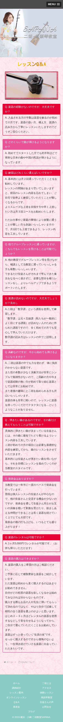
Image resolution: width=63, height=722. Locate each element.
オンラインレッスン (16, 697)
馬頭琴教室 (46, 697)
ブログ (31, 711)
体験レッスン (46, 692)
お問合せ (46, 707)
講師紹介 (16, 688)
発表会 (16, 707)
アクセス (46, 688)
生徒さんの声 (46, 702)
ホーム (16, 683)
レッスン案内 (16, 692)
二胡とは (46, 683)
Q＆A (16, 702)
